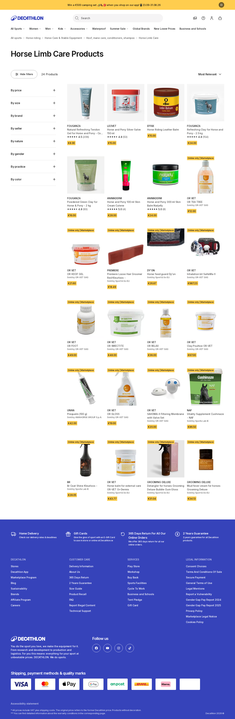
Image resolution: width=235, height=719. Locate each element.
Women (34, 28)
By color (16, 179)
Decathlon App (19, 571)
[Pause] (221, 5)
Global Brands (141, 28)
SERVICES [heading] (133, 559)
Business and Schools (193, 28)
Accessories (78, 28)
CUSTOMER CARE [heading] (79, 559)
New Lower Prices (165, 28)
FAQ (71, 599)
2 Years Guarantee (80, 583)
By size (15, 103)
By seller (16, 128)
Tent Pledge (135, 599)
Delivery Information (81, 566)
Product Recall (77, 594)
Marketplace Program (23, 577)
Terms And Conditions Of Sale (204, 571)
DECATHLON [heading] (18, 559)
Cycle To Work (136, 588)
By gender (17, 154)
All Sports (17, 28)
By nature (17, 141)
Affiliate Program (21, 599)
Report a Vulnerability (199, 594)
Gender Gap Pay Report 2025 (203, 605)
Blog (13, 583)
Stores (14, 566)
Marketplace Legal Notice (201, 616)
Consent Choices (196, 566)
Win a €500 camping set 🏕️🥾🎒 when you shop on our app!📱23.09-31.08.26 (114, 4)
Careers (15, 605)
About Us (74, 571)
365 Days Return (79, 577)
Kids (61, 28)
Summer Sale (118, 28)
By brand (16, 115)
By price (16, 90)
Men (48, 28)
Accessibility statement (25, 703)
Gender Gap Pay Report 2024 (203, 599)
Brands (15, 594)
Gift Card (133, 605)
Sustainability (19, 588)
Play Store (134, 566)
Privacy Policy (194, 610)
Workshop (134, 571)
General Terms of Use (199, 583)
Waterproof (99, 28)
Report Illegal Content (82, 605)
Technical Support (80, 610)
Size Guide (75, 588)
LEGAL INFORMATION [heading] (199, 559)
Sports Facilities (137, 583)
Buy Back (133, 577)
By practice (18, 166)
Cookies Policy (195, 622)
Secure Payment (195, 577)
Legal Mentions (195, 588)
